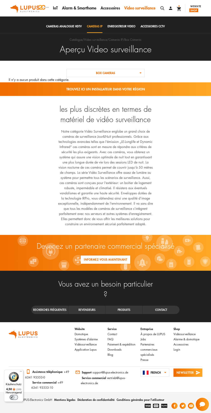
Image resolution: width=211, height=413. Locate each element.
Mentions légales (64, 400)
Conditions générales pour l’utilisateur (140, 400)
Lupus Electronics (23, 334)
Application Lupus (86, 349)
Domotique (81, 334)
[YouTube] (191, 406)
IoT (55, 7)
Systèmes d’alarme (86, 339)
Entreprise (147, 329)
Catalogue (76, 40)
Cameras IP (116, 40)
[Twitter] (183, 406)
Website (195, 6)
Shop (193, 10)
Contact (112, 334)
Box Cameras (132, 40)
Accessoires (110, 7)
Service (112, 329)
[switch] (14, 397)
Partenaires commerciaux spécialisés (149, 349)
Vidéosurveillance (86, 344)
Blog (110, 355)
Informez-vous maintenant (105, 259)
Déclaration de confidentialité (96, 400)
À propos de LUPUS (153, 334)
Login (176, 349)
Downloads (115, 349)
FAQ (110, 339)
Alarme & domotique (186, 339)
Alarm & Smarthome (79, 7)
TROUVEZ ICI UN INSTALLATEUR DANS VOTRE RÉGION (105, 89)
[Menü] (20, 372)
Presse (144, 360)
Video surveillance (140, 7)
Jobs (143, 339)
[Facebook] (174, 406)
